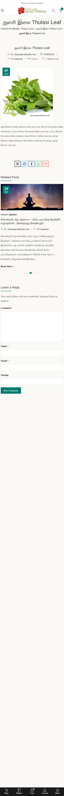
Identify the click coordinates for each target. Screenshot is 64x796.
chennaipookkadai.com (25, 54)
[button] (24, 242)
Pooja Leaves (28, 28)
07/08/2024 (49, 54)
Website (5, 344)
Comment (7, 277)
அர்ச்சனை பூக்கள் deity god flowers (22, 201)
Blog (4, 196)
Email (4, 329)
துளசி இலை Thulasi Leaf (49, 28)
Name (4, 315)
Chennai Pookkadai (10, 28)
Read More (8, 235)
